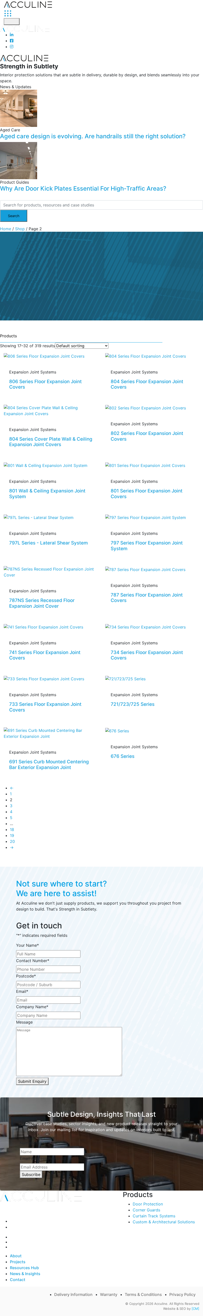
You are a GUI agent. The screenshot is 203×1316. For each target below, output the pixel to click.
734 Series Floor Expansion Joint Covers (147, 655)
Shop (20, 228)
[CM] (195, 1309)
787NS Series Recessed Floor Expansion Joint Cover (42, 603)
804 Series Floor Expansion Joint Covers (147, 384)
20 (12, 841)
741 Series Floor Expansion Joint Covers (44, 655)
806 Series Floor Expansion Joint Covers (45, 384)
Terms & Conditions (143, 1294)
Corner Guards (146, 1209)
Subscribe (31, 1174)
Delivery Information (73, 1294)
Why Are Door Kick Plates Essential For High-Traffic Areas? (83, 188)
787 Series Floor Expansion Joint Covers (147, 597)
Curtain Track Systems (154, 1215)
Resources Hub (24, 1267)
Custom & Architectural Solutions (164, 1221)
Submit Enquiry (32, 1081)
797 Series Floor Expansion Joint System (147, 545)
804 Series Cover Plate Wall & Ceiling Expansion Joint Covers (50, 442)
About (16, 1255)
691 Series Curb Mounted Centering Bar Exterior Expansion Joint (49, 764)
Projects (17, 1261)
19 (12, 835)
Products (8, 335)
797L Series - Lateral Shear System (48, 543)
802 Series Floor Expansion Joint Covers (147, 436)
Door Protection (148, 1204)
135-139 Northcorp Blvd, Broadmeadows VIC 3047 (61, 1227)
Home (5, 228)
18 (12, 829)
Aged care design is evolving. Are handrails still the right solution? (93, 136)
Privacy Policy (182, 1294)
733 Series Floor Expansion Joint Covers (45, 707)
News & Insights (25, 1273)
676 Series (122, 756)
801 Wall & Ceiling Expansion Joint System (47, 493)
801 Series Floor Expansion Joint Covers (146, 493)
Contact (17, 1279)
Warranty (108, 1294)
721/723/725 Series (132, 704)
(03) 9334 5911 (27, 1221)
